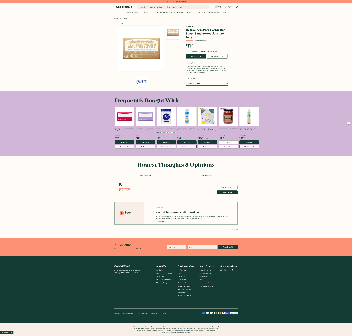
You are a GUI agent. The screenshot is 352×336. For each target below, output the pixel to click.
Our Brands (160, 276)
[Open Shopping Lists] (226, 7)
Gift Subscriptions (205, 273)
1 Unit (158, 132)
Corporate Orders (184, 286)
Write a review (227, 192)
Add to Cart (196, 56)
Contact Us (182, 276)
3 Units (163, 132)
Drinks (154, 12)
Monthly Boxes (213, 12)
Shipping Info (182, 280)
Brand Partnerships (184, 289)
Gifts (196, 12)
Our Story (159, 270)
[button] (6, 332)
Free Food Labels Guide (164, 280)
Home (189, 12)
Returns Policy (183, 283)
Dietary (145, 12)
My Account (182, 270)
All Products (123, 18)
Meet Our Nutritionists (164, 273)
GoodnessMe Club (205, 276)
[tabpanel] (176, 204)
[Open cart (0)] (236, 7)
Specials (128, 12)
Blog (200, 280)
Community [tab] (145, 175)
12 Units (173, 132)
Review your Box (205, 283)
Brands (224, 12)
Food (137, 12)
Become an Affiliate (184, 296)
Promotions (182, 292)
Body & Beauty (165, 12)
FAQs (179, 273)
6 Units (168, 132)
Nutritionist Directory (206, 286)
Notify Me (228, 142)
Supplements (178, 12)
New (203, 12)
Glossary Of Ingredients (164, 283)
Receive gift (228, 247)
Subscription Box (205, 270)
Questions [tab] (207, 175)
